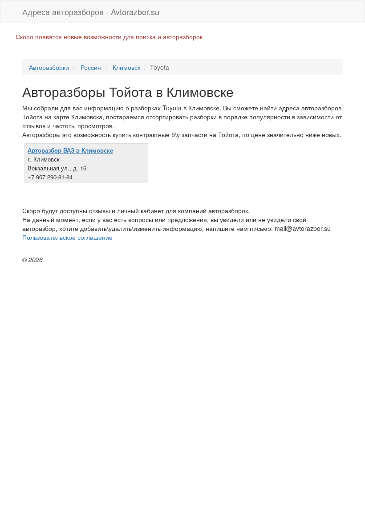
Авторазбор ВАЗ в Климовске (70, 150)
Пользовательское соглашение (67, 237)
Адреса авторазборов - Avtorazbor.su (90, 11)
